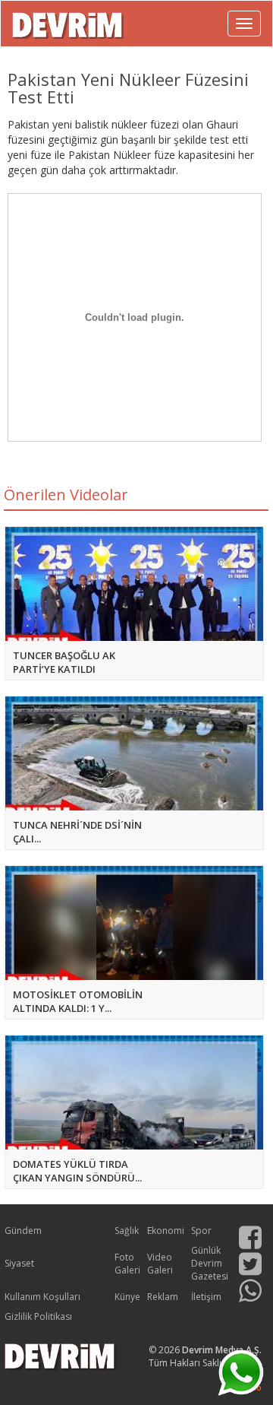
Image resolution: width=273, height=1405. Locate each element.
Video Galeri (160, 1264)
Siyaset (19, 1263)
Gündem (23, 1230)
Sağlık (127, 1230)
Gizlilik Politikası (38, 1316)
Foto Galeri (127, 1264)
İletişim (206, 1296)
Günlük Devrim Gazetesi (209, 1263)
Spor (201, 1230)
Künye (127, 1296)
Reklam (162, 1296)
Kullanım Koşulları (42, 1296)
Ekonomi (165, 1230)
